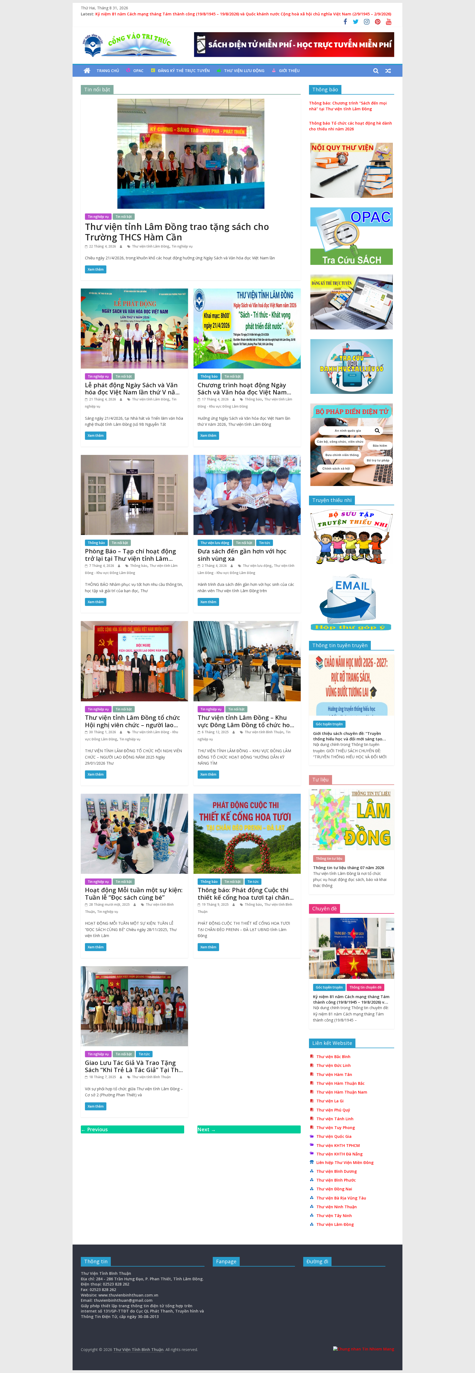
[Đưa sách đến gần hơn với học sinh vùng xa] (247, 458)
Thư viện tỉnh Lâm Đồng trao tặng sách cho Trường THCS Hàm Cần (177, 232)
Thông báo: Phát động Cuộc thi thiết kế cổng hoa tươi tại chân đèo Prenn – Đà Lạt (243, 897)
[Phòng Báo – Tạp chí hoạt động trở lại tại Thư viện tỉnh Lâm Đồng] (134, 458)
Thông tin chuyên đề (365, 987)
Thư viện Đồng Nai (334, 1188)
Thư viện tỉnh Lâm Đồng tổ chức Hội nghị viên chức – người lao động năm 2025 (132, 724)
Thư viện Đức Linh (333, 1065)
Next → (206, 1129)
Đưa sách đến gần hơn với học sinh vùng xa (242, 554)
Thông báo (209, 376)
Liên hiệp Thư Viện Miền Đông (345, 1162)
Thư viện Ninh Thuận (336, 1206)
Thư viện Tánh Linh (335, 1118)
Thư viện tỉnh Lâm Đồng (150, 246)
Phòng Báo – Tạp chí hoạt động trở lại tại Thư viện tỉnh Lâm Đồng (130, 558)
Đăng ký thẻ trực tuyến (184, 70)
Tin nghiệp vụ (98, 216)
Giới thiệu (289, 70)
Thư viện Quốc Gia (334, 1136)
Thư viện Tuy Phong (335, 1127)
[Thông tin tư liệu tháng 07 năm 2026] (351, 792)
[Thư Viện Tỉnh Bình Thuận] (87, 70)
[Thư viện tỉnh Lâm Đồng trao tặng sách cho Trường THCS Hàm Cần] (190, 102)
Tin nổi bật (123, 216)
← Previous (94, 1129)
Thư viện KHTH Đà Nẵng (339, 1154)
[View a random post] (388, 70)
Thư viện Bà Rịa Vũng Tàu (341, 1198)
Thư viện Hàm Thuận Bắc (340, 1083)
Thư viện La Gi (330, 1100)
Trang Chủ (107, 70)
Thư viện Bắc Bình (333, 1056)
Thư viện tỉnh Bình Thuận (264, 732)
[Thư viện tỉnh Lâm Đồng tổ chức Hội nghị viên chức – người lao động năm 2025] (134, 624)
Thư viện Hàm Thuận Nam (341, 1092)
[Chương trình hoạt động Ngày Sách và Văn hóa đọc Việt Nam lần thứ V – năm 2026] (247, 292)
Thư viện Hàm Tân (334, 1074)
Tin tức (264, 542)
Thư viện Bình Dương (336, 1171)
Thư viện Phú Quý (333, 1110)
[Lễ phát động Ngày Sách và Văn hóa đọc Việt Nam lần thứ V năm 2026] (134, 292)
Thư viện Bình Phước (336, 1180)
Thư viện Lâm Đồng (335, 1224)
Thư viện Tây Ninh (334, 1215)
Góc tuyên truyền (329, 724)
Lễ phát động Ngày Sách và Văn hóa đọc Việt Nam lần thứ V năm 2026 (133, 392)
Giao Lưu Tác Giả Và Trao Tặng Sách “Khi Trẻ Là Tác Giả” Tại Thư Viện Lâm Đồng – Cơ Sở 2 (134, 1069)
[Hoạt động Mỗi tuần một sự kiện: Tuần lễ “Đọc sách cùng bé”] (134, 797)
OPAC (138, 70)
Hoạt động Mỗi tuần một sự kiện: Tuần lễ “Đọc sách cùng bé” (134, 893)
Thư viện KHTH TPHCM (338, 1145)
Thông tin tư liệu (329, 858)
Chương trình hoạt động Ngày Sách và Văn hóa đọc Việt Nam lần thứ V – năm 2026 (242, 392)
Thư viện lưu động (244, 70)
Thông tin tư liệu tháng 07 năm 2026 (348, 867)
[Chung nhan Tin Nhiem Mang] (363, 1349)
